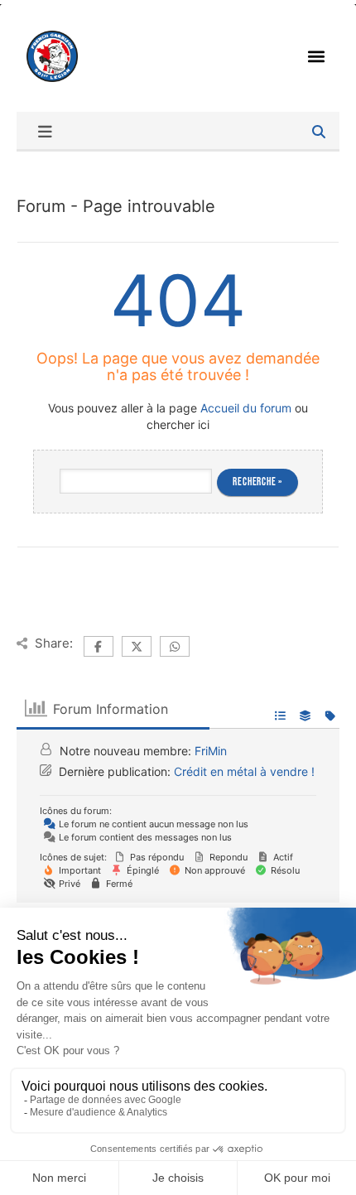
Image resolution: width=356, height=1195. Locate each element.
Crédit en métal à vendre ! (244, 771)
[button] (316, 56)
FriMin (211, 751)
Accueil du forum (245, 408)
